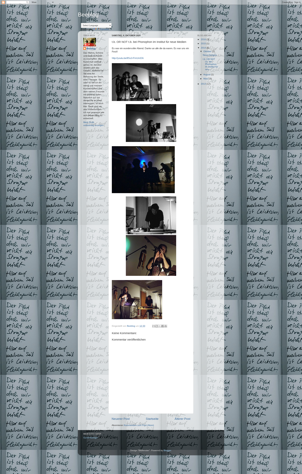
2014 (204, 48)
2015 (204, 43)
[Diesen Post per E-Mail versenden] (153, 326)
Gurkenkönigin (90, 438)
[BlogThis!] (156, 326)
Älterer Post (182, 418)
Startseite (152, 418)
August (207, 74)
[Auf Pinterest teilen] (165, 326)
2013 (204, 84)
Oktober (207, 51)
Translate (104, 29)
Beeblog (88, 14)
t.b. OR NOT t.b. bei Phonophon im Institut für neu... (210, 64)
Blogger (167, 450)
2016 (204, 39)
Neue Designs (210, 55)
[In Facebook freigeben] (162, 326)
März (206, 79)
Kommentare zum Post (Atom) (139, 425)
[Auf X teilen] (159, 326)
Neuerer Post (121, 418)
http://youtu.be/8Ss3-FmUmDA (128, 58)
